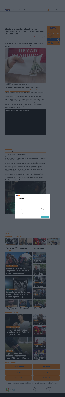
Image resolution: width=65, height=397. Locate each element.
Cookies (21, 214)
